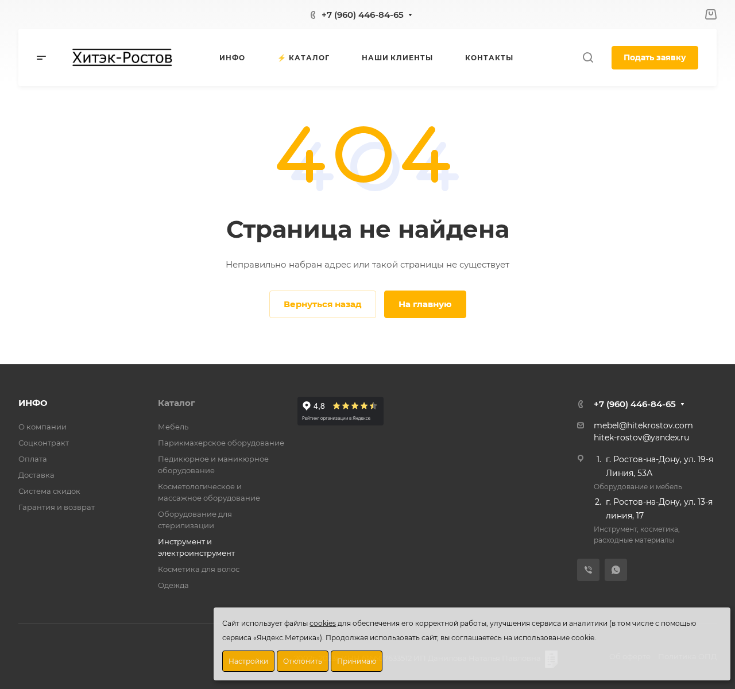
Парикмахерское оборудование (221, 442)
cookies (323, 623)
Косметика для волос (198, 569)
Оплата (32, 458)
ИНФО (33, 402)
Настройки (248, 661)
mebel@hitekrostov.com (643, 425)
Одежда (173, 585)
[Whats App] (616, 570)
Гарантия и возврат (56, 507)
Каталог (176, 402)
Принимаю (356, 661)
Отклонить (302, 661)
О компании (42, 426)
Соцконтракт (43, 442)
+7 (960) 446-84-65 (363, 14)
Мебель (173, 426)
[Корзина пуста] (711, 14)
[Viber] (588, 570)
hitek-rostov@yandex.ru (641, 437)
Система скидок (49, 491)
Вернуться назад (323, 304)
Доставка (36, 474)
